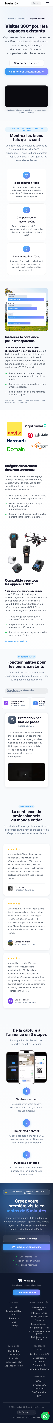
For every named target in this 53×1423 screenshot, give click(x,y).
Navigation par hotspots (39, 1308)
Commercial (14, 1355)
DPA (39, 1396)
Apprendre (14, 1318)
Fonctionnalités (13, 1311)
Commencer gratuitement (25, 71)
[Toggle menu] (47, 3)
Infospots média (39, 1313)
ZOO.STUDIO (34, 1417)
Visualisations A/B (39, 1317)
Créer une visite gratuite (28, 1247)
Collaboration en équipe (39, 1338)
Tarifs (14, 1315)
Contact (14, 1326)
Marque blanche (39, 1324)
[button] (45, 1416)
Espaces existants (14, 1366)
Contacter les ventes (26, 63)
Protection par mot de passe (39, 1332)
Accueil (11, 18)
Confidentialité (39, 1392)
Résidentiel (13, 1351)
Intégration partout (39, 1328)
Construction (39, 1358)
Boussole (39, 1320)
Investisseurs (39, 1385)
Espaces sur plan (14, 1362)
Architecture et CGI (39, 1354)
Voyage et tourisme (39, 1369)
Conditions (39, 1389)
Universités (39, 1362)
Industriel (13, 1358)
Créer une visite (25, 1292)
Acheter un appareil (14, 641)
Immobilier (22, 18)
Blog (14, 1322)
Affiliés (39, 1381)
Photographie (39, 1365)
